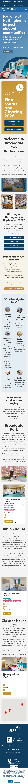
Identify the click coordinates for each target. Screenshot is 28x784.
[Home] (8, 9)
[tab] (9, 519)
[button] (3, 201)
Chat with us (14, 245)
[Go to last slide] (5, 503)
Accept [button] (10, 781)
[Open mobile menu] (26, 9)
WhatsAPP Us (14, 249)
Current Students (14, 129)
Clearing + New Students (14, 123)
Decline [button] (17, 781)
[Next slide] (23, 503)
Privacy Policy (16, 773)
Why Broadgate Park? (14, 238)
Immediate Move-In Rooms (14, 288)
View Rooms (14, 241)
